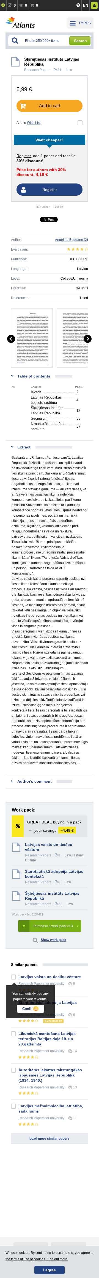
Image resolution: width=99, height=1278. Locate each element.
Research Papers (37, 70)
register (23, 156)
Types (84, 23)
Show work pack (53, 940)
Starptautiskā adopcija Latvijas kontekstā (54, 874)
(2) (71, 240)
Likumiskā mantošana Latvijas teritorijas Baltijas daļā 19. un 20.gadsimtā (47, 1038)
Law (69, 70)
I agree (49, 1270)
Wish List (33, 123)
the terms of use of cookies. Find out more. (37, 1259)
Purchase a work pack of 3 (53, 926)
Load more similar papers (49, 1139)
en (85, 5)
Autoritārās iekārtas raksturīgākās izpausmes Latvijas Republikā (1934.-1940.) (50, 1075)
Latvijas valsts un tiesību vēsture (48, 847)
